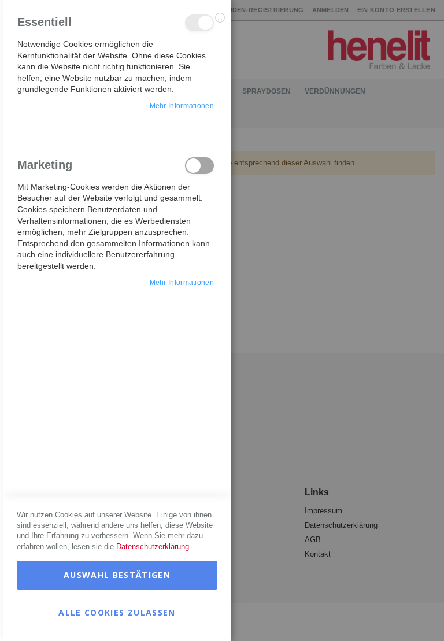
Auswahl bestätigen (117, 574)
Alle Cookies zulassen (116, 612)
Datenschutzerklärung (152, 546)
